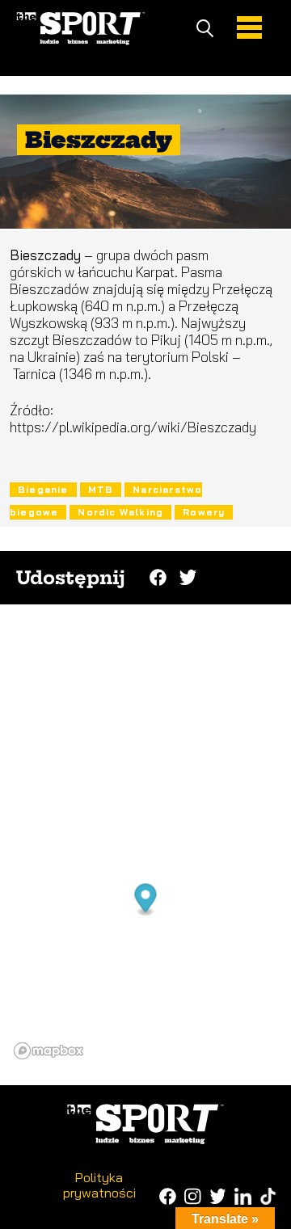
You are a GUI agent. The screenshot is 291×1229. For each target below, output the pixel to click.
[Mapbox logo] (48, 1051)
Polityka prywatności (99, 1184)
